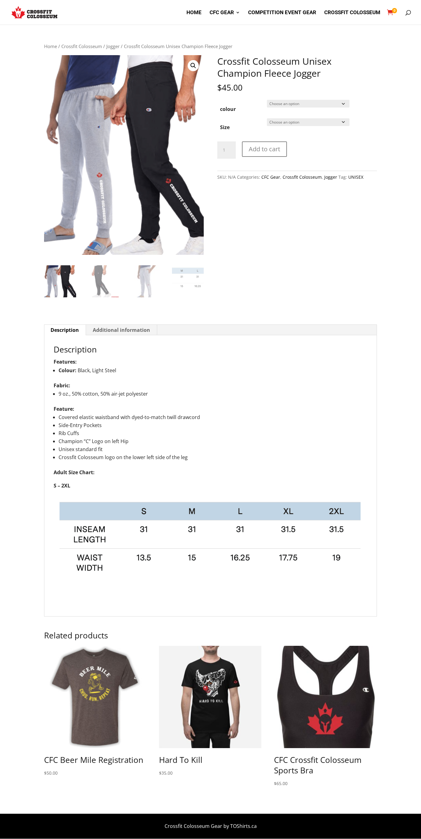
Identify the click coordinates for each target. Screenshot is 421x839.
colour (228, 109)
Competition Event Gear (282, 12)
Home (194, 12)
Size (225, 127)
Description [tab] (65, 330)
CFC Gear (222, 12)
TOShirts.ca (243, 826)
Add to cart (264, 149)
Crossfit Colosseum (352, 12)
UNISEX (355, 177)
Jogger (113, 46)
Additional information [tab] (121, 330)
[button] (193, 65)
